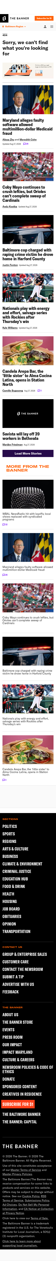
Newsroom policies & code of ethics (27, 1069)
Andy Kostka (9, 206)
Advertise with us (18, 984)
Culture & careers (18, 1060)
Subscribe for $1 (44, 18)
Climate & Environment (22, 864)
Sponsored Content (19, 1086)
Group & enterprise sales (24, 954)
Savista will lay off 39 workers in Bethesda (21, 436)
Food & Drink (13, 886)
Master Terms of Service (26, 1170)
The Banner (12, 1007)
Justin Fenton (10, 265)
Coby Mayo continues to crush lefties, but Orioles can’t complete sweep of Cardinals (24, 193)
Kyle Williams (10, 327)
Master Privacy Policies (17, 1174)
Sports (8, 833)
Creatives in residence (22, 1094)
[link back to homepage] (20, 1146)
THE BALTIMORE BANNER (21, 1114)
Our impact (12, 1044)
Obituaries (11, 916)
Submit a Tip (13, 977)
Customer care (15, 962)
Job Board (11, 909)
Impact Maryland (17, 1052)
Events (8, 1029)
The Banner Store (17, 1022)
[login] (45, 27)
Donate (8, 1079)
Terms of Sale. (40, 1218)
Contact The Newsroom (22, 969)
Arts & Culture (15, 849)
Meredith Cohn (28, 139)
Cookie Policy (30, 1196)
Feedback (10, 992)
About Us (10, 1014)
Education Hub (15, 879)
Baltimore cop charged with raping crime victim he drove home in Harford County (27, 254)
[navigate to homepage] (14, 18)
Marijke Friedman (12, 444)
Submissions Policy (37, 1200)
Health (8, 894)
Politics (9, 826)
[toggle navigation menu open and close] (50, 26)
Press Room (12, 1037)
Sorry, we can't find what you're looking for (25, 47)
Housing (9, 901)
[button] (28, 453)
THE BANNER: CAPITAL (19, 1122)
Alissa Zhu (8, 139)
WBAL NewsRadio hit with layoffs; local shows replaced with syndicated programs (26, 516)
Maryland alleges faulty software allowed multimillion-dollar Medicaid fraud (27, 126)
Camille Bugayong (12, 390)
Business (10, 856)
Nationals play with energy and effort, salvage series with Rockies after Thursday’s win (25, 315)
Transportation (16, 931)
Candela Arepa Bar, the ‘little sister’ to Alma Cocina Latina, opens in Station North (27, 377)
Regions (9, 841)
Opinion (9, 924)
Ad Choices (9, 1204)
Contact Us (12, 947)
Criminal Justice (16, 871)
